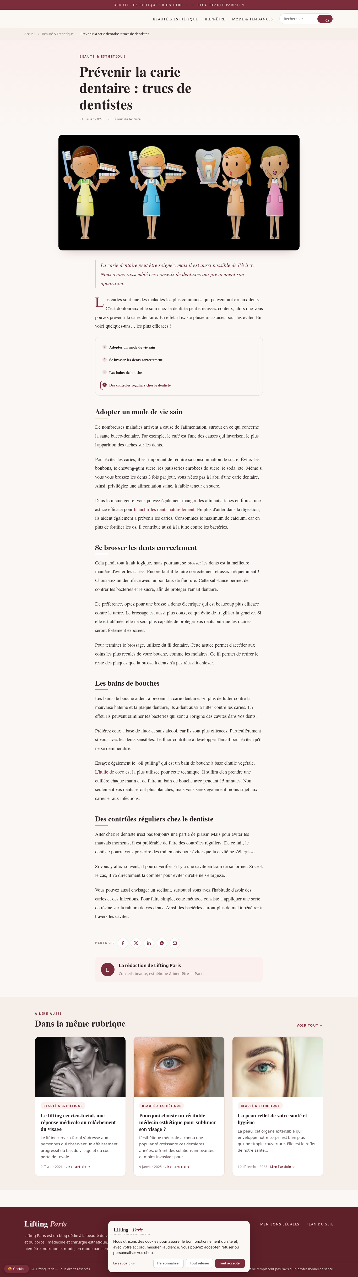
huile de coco (111, 772)
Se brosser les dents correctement (135, 359)
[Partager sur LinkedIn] (149, 943)
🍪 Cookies (16, 1269)
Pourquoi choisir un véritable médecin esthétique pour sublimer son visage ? (177, 1122)
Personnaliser (168, 1263)
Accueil (29, 33)
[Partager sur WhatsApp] (162, 943)
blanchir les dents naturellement (164, 509)
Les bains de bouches (126, 372)
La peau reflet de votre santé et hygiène (272, 1118)
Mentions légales (280, 1224)
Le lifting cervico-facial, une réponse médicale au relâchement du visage (78, 1122)
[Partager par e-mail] (175, 943)
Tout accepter (230, 1263)
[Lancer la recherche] (325, 18)
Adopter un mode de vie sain (132, 347)
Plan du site (320, 1224)
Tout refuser (199, 1263)
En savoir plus (124, 1263)
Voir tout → (310, 1025)
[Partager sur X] (136, 943)
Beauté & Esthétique (175, 18)
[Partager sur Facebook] (123, 943)
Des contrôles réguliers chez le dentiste (140, 385)
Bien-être (215, 18)
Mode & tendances (252, 18)
